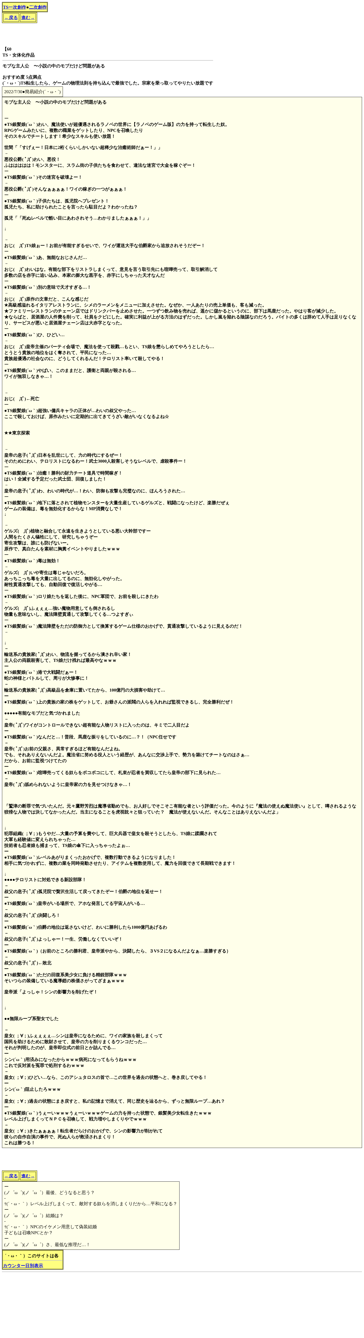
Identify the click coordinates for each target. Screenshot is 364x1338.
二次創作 (38, 7)
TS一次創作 (14, 7)
